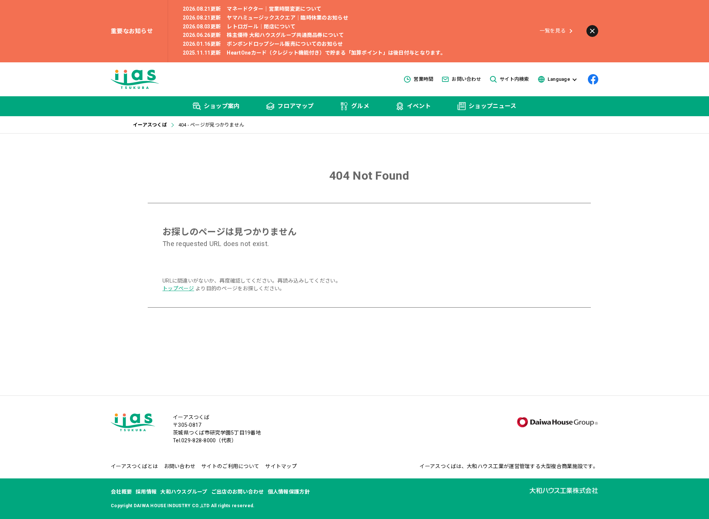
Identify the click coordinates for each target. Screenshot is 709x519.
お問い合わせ (466, 79)
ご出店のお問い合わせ (237, 492)
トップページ (178, 288)
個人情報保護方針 (289, 492)
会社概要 (121, 492)
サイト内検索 (514, 79)
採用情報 (146, 492)
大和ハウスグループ (184, 492)
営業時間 (423, 79)
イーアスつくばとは (134, 466)
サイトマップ (281, 466)
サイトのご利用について (230, 466)
